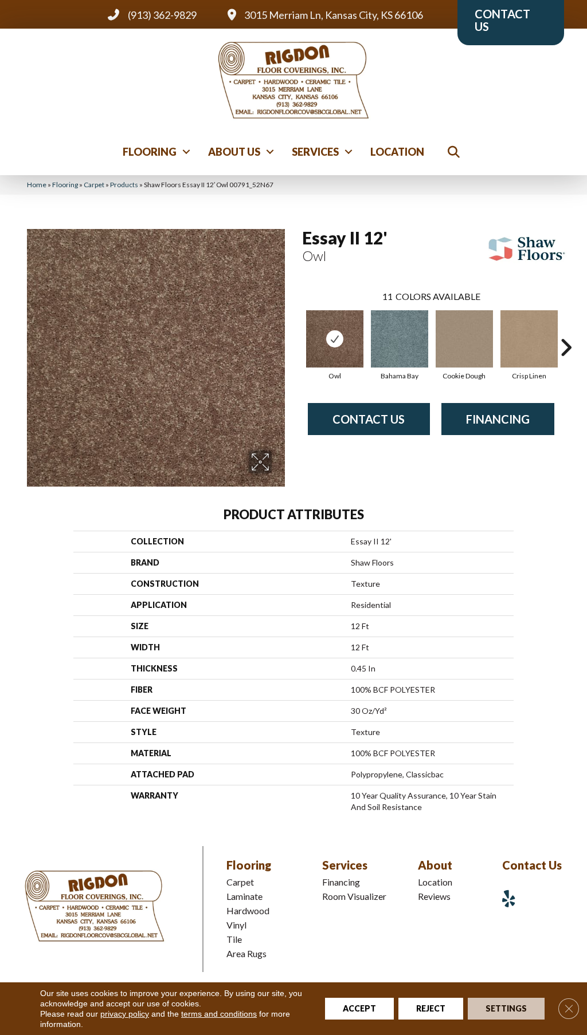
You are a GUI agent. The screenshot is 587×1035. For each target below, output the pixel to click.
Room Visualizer (354, 896)
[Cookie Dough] (464, 338)
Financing (498, 419)
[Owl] (334, 338)
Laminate (244, 896)
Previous (296, 330)
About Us (234, 151)
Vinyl (236, 924)
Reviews (434, 896)
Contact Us (368, 419)
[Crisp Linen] (529, 338)
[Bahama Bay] (399, 338)
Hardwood (247, 910)
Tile (234, 939)
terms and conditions (219, 1013)
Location (397, 151)
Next (565, 330)
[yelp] (513, 898)
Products (124, 184)
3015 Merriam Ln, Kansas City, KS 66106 (333, 15)
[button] (186, 152)
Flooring (150, 151)
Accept (359, 1008)
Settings (506, 1008)
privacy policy (124, 1013)
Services (315, 151)
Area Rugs (246, 953)
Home (36, 184)
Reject (430, 1008)
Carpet (94, 184)
